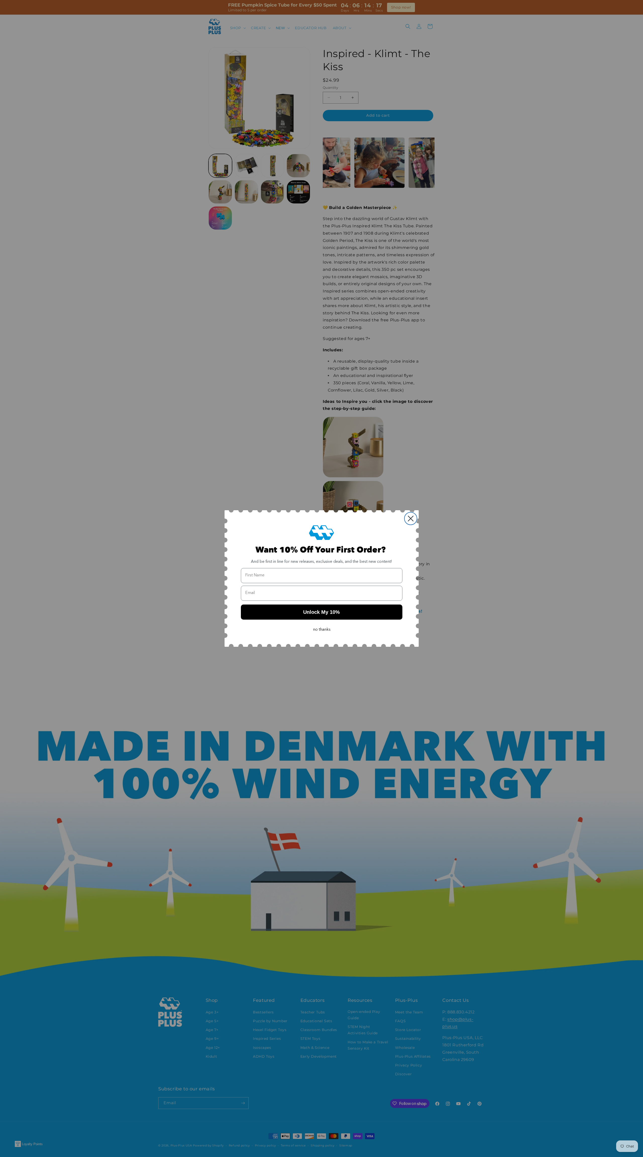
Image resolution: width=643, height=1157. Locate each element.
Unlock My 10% (321, 612)
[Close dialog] (410, 518)
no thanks (322, 630)
